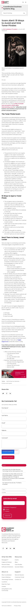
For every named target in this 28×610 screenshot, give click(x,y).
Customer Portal (19, 577)
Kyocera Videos (19, 567)
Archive (4, 492)
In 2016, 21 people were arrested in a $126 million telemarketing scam (13, 105)
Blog (16, 562)
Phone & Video (6, 564)
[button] (23, 2)
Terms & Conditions (6, 605)
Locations (4, 581)
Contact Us (18, 579)
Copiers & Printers (7, 562)
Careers (4, 586)
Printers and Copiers (7, 383)
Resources (18, 557)
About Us (5, 572)
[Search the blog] (24, 13)
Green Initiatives (6, 577)
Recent (4, 465)
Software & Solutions (7, 567)
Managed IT (5, 560)
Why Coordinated (6, 575)
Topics (3, 489)
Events (17, 560)
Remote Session (19, 575)
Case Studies (18, 564)
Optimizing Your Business (12, 381)
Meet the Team (6, 584)
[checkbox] (14, 510)
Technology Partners (7, 579)
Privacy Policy (17, 605)
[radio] (14, 509)
